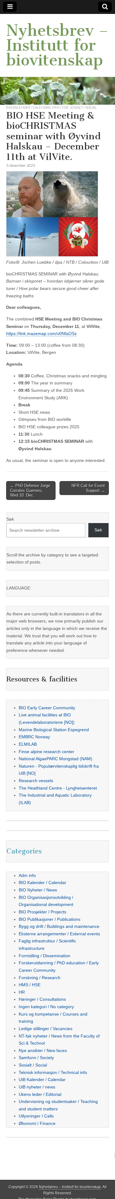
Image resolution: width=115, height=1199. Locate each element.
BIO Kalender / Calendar (28, 107)
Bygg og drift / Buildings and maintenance (59, 926)
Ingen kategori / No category (46, 1006)
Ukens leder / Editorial (40, 1094)
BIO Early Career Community (47, 707)
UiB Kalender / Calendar (42, 1079)
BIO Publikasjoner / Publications (49, 919)
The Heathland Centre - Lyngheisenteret (58, 788)
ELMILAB (28, 744)
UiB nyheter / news (37, 1086)
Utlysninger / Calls (36, 1115)
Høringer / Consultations (42, 999)
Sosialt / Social (83, 107)
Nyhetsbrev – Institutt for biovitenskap (57, 45)
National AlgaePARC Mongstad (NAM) (55, 758)
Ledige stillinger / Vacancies (45, 1028)
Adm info (27, 875)
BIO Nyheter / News (38, 889)
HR (22, 992)
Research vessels (36, 780)
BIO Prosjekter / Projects (42, 911)
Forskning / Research (39, 977)
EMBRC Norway (34, 736)
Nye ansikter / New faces (43, 1050)
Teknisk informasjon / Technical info (53, 1072)
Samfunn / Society (36, 1057)
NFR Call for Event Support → (88, 488)
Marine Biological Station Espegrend (54, 729)
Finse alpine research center (46, 751)
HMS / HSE (60, 107)
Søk (10, 519)
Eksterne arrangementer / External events (59, 933)
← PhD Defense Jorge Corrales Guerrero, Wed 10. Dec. (30, 490)
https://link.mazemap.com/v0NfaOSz (41, 333)
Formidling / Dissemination (44, 955)
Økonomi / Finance (37, 1123)
